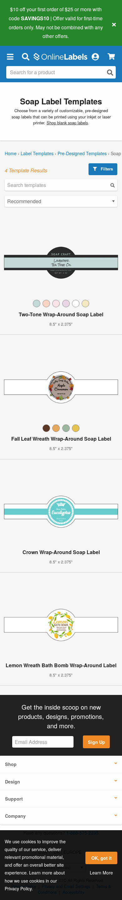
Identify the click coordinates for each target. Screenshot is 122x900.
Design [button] (12, 781)
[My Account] (95, 56)
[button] (10, 56)
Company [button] (15, 816)
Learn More (101, 872)
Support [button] (14, 799)
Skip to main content (23, 31)
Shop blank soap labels (67, 123)
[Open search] (110, 72)
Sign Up (96, 742)
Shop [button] (11, 764)
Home (11, 153)
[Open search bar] (25, 56)
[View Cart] (111, 56)
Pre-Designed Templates (82, 153)
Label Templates (37, 153)
